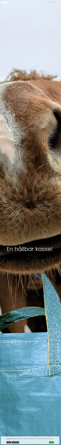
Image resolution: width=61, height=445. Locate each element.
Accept (51, 442)
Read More (8, 439)
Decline (8, 442)
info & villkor (52, 2)
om (48, 2)
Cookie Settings (15, 442)
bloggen (58, 2)
